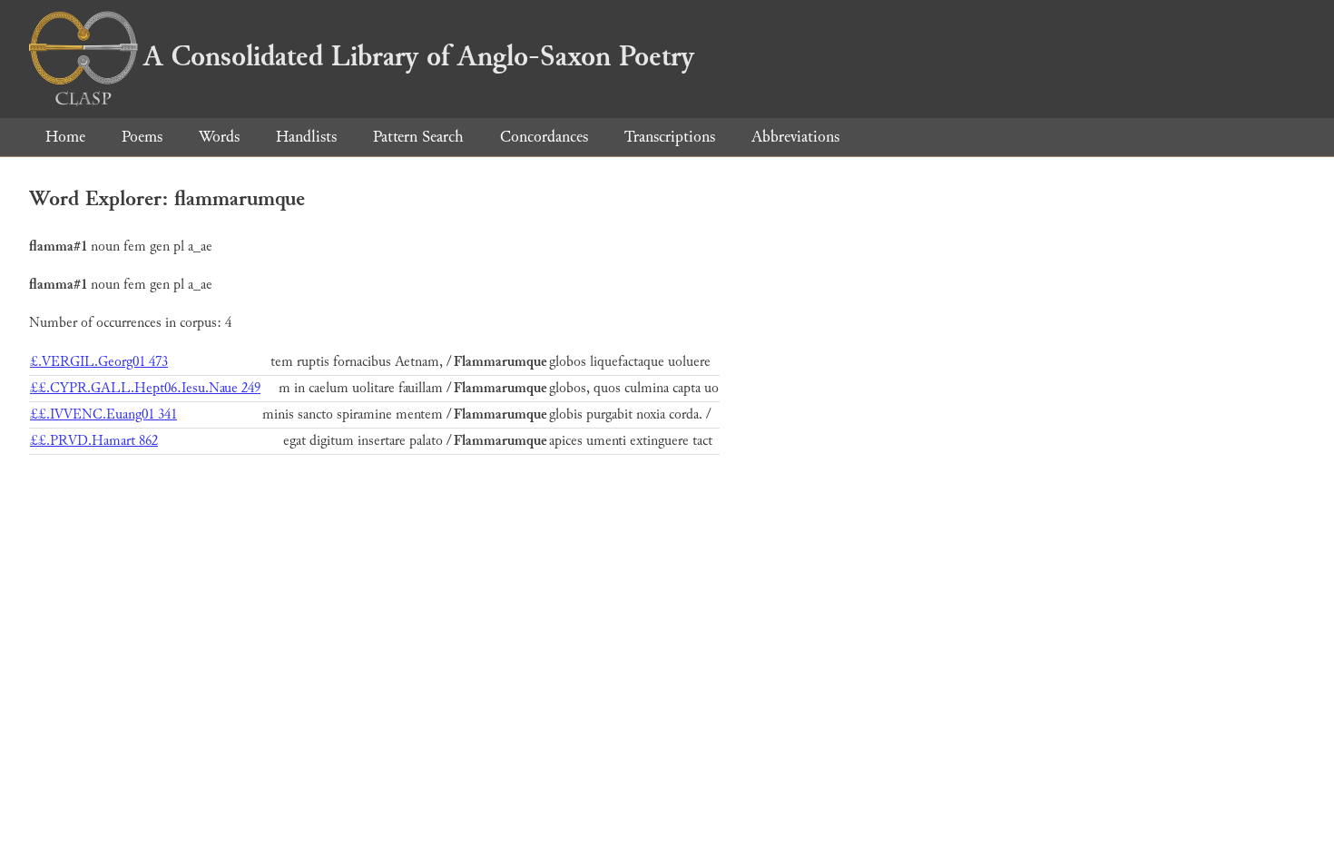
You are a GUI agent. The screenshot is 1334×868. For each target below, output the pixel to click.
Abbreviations (795, 136)
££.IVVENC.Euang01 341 (103, 414)
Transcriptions (669, 136)
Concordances (544, 136)
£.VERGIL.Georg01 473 (99, 361)
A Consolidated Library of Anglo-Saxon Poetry (418, 56)
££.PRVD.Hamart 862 (94, 440)
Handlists (306, 136)
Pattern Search (418, 136)
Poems (142, 136)
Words (219, 136)
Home (65, 136)
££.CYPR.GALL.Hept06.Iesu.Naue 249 (145, 388)
